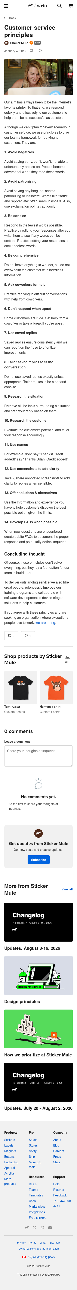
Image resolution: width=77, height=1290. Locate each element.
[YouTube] (50, 1227)
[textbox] (38, 362)
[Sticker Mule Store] (27, 1227)
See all (68, 659)
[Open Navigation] (6, 6)
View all (67, 889)
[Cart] (71, 6)
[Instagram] (42, 1227)
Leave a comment (17, 741)
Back (12, 18)
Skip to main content (3, 3)
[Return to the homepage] (30, 6)
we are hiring (45, 622)
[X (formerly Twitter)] (34, 1227)
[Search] (59, 6)
